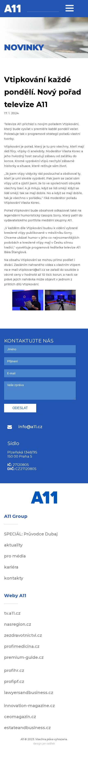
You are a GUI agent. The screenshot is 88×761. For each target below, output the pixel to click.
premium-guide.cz (24, 657)
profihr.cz (14, 670)
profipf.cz (14, 681)
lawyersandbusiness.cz (28, 692)
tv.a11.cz (12, 613)
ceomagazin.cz (20, 716)
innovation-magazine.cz (29, 705)
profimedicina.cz (21, 646)
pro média (15, 556)
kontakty (13, 578)
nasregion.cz (17, 624)
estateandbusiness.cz (27, 727)
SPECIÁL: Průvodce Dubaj (31, 534)
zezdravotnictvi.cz (23, 635)
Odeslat (20, 408)
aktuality (13, 545)
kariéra (11, 567)
